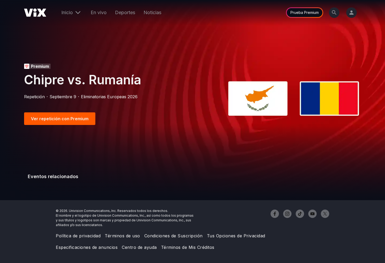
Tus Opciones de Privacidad (236, 235)
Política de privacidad (78, 235)
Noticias (152, 12)
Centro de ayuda (139, 247)
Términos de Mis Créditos (187, 247)
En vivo (99, 12)
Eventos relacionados (53, 176)
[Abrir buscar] (334, 12)
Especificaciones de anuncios (87, 247)
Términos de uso (122, 235)
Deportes (125, 12)
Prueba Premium (304, 12)
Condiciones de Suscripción (173, 235)
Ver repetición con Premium (60, 118)
